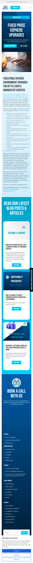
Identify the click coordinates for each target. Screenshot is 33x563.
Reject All (16, 559)
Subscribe (24, 533)
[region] (16, 549)
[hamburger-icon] (30, 8)
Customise (16, 555)
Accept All (16, 550)
